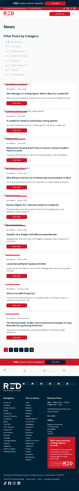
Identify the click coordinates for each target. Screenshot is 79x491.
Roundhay (29, 454)
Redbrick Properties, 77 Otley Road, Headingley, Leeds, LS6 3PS (55, 429)
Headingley (30, 424)
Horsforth (29, 427)
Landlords (7, 413)
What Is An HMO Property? (20, 293)
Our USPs (7, 424)
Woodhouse (30, 457)
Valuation (7, 446)
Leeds (28, 438)
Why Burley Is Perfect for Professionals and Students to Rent (38, 177)
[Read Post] (17, 84)
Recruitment (8, 432)
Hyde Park (29, 432)
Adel (27, 402)
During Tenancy (9, 408)
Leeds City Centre (32, 441)
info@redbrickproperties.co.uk (15, 8)
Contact (7, 405)
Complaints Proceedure (52, 479)
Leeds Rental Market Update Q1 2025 (26, 263)
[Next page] (31, 350)
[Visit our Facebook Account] (68, 8)
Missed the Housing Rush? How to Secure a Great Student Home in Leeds (37, 149)
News (6, 422)
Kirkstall (28, 435)
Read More (17, 103)
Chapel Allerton (31, 419)
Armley (28, 405)
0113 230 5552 (35, 8)
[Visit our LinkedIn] (74, 8)
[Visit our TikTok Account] (64, 8)
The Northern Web (18, 479)
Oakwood (29, 446)
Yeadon (28, 460)
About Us (7, 402)
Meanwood (30, 443)
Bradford (29, 411)
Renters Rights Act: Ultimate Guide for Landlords (32, 204)
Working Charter (10, 451)
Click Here (55, 3)
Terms (40, 479)
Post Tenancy (9, 427)
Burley (28, 416)
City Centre (30, 422)
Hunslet (28, 430)
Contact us (59, 14)
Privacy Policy (31, 479)
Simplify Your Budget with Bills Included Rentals (31, 234)
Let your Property (10, 416)
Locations (7, 419)
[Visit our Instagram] (71, 8)
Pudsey (28, 449)
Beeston (29, 408)
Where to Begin (9, 449)
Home (6, 411)
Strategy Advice (10, 441)
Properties (8, 430)
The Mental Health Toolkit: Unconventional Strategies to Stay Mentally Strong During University (39, 324)
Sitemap (7, 438)
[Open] (73, 14)
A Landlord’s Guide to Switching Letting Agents (32, 120)
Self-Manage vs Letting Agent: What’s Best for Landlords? (37, 93)
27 (26, 350)
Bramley (29, 413)
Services (7, 435)
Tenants (7, 443)
